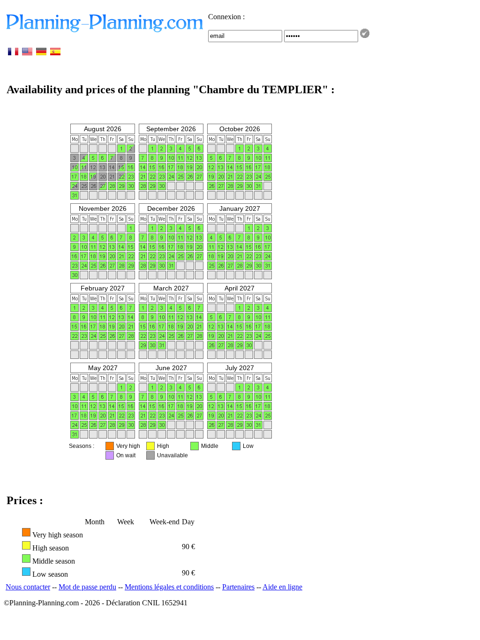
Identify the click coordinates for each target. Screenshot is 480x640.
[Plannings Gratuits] (105, 32)
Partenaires (238, 587)
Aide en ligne (282, 587)
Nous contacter (28, 587)
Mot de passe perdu (87, 587)
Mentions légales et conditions (169, 587)
